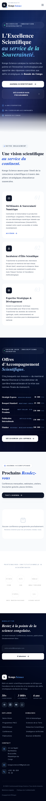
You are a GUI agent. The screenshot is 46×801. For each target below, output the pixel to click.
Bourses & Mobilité (33, 736)
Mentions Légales (8, 790)
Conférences (7, 731)
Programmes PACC (9, 723)
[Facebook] (4, 704)
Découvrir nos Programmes (21, 94)
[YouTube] (16, 704)
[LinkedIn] (10, 704)
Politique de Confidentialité (26, 790)
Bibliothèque (7, 727)
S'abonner (21, 656)
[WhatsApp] (22, 704)
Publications (7, 736)
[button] (23, 215)
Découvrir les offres (18, 438)
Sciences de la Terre (34, 723)
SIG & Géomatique (33, 718)
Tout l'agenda (12, 495)
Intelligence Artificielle (35, 731)
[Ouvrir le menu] (42, 4)
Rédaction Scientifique (35, 727)
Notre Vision (7, 718)
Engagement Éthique (9, 795)
